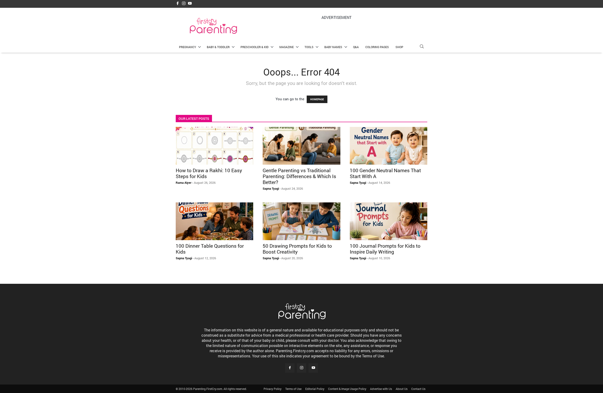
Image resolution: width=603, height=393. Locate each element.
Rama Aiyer (183, 182)
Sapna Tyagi (271, 188)
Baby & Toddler (218, 47)
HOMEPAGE (317, 99)
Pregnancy (187, 47)
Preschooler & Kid (254, 47)
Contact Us (418, 389)
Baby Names (333, 47)
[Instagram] (184, 3)
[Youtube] (190, 3)
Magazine (286, 47)
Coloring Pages (377, 47)
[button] (421, 47)
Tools (309, 47)
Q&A (356, 47)
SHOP (399, 47)
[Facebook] (177, 3)
